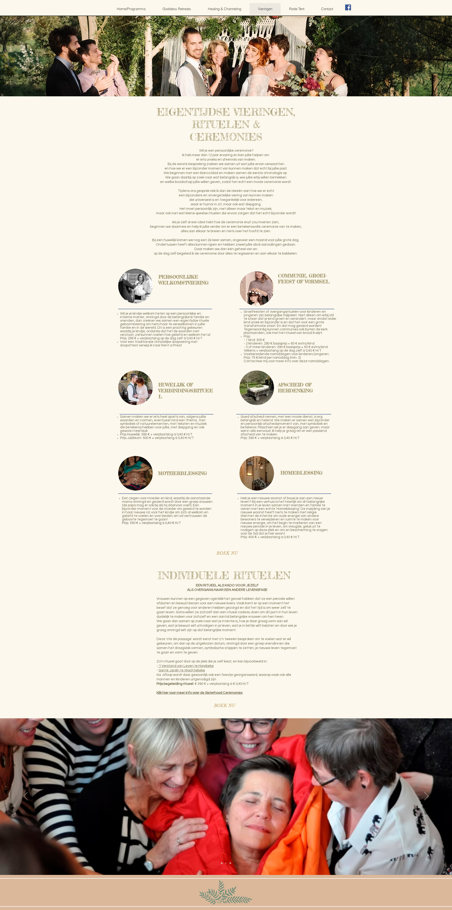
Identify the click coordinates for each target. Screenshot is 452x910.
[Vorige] (26, 796)
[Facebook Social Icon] (348, 7)
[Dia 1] (221, 863)
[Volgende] (426, 796)
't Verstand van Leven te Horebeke (186, 666)
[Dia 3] (230, 863)
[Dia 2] (226, 863)
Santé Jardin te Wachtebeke (182, 670)
